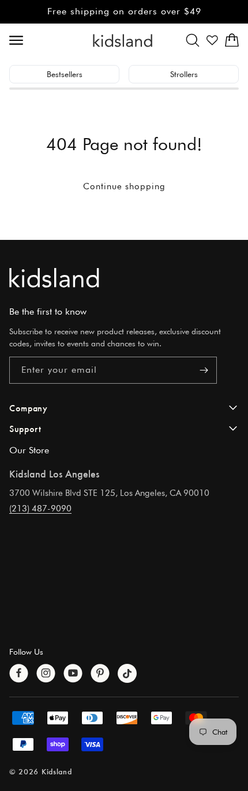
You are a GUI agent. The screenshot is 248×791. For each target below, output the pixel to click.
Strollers (184, 74)
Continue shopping (124, 186)
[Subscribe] (203, 370)
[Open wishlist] (212, 40)
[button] (193, 40)
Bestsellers (64, 74)
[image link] (124, 278)
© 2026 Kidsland (40, 771)
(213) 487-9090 (40, 508)
